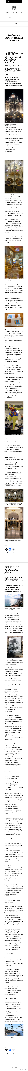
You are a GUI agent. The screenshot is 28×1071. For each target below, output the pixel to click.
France (7, 67)
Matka (6, 566)
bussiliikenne (13, 784)
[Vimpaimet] (8, 1)
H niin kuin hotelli (10, 52)
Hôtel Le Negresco (14, 67)
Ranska (14, 71)
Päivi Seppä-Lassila (16, 65)
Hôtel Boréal (13, 577)
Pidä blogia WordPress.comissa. (12, 1066)
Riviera (7, 582)
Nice (10, 70)
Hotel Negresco (9, 68)
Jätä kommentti (11, 74)
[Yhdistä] (14, 1)
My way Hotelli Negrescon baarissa (13, 60)
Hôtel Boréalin (16, 695)
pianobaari (12, 213)
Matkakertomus (9, 53)
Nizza (13, 70)
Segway (14, 804)
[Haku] (19, 1)
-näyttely (14, 674)
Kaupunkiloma (9, 579)
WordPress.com (14, 1067)
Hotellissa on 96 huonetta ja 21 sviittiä (13, 473)
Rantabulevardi (9, 73)
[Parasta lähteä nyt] (14, 8)
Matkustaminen (9, 54)
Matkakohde (19, 53)
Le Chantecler (15, 69)
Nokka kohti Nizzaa (11, 571)
